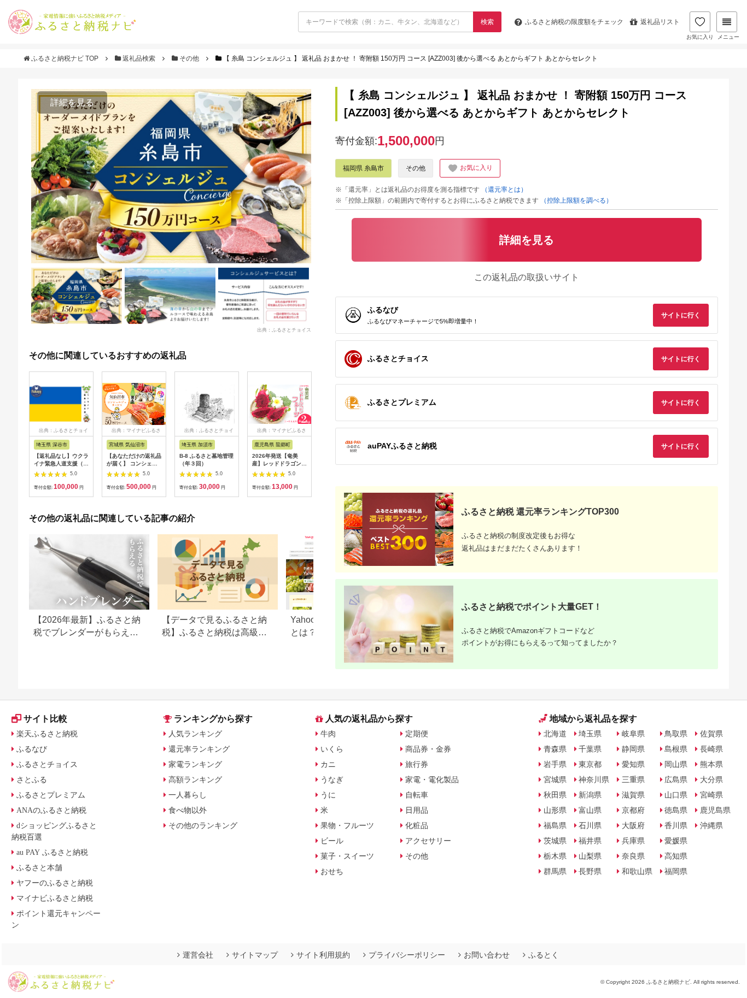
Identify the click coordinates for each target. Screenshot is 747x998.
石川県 (590, 825)
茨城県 (555, 841)
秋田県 (555, 795)
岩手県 (555, 764)
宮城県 (555, 779)
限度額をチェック (574, 22)
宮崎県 (711, 795)
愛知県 (633, 764)
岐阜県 (633, 733)
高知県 (675, 856)
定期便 (416, 733)
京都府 (633, 810)
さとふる (31, 779)
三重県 (633, 779)
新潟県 (590, 795)
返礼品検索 (139, 58)
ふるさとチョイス (47, 764)
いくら (331, 749)
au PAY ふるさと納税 (52, 852)
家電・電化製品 (432, 779)
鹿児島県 (715, 810)
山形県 (555, 810)
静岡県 (633, 749)
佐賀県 (711, 733)
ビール (331, 841)
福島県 (555, 825)
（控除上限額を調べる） (576, 200)
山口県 (675, 795)
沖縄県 (711, 825)
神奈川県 (594, 779)
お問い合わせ (487, 954)
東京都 (590, 764)
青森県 (555, 749)
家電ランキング (195, 764)
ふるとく (543, 954)
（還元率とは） (504, 189)
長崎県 (711, 749)
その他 (189, 58)
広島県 (675, 779)
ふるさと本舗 (39, 867)
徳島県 (675, 810)
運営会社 (198, 954)
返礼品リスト (660, 22)
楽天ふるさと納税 (47, 733)
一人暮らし (187, 795)
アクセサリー (428, 841)
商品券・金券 (428, 749)
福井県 (590, 841)
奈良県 (633, 856)
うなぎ (331, 779)
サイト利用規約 (323, 954)
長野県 (590, 871)
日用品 (416, 810)
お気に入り (700, 37)
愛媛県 (675, 841)
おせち (331, 871)
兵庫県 (633, 841)
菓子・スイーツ (347, 856)
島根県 (675, 749)
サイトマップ (255, 954)
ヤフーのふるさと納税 (54, 883)
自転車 (416, 795)
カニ (328, 764)
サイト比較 (45, 718)
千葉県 (590, 749)
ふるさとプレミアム (50, 795)
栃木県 (555, 856)
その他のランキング (202, 825)
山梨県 (590, 856)
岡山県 (675, 764)
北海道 (555, 733)
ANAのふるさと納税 (51, 810)
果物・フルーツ (347, 825)
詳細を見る (72, 102)
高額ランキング (195, 779)
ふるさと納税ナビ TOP (65, 58)
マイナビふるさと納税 (54, 898)
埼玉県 (590, 733)
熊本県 (711, 764)
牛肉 (328, 733)
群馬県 (555, 871)
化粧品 (416, 825)
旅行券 (416, 764)
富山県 (590, 810)
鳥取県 (675, 733)
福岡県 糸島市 (363, 168)
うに (328, 795)
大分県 (711, 779)
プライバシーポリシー (407, 954)
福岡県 (675, 871)
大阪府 (633, 825)
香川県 (675, 825)
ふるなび (31, 749)
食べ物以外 (187, 810)
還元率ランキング (199, 749)
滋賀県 (633, 795)
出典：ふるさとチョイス (284, 330)
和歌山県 (637, 871)
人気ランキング (195, 733)
